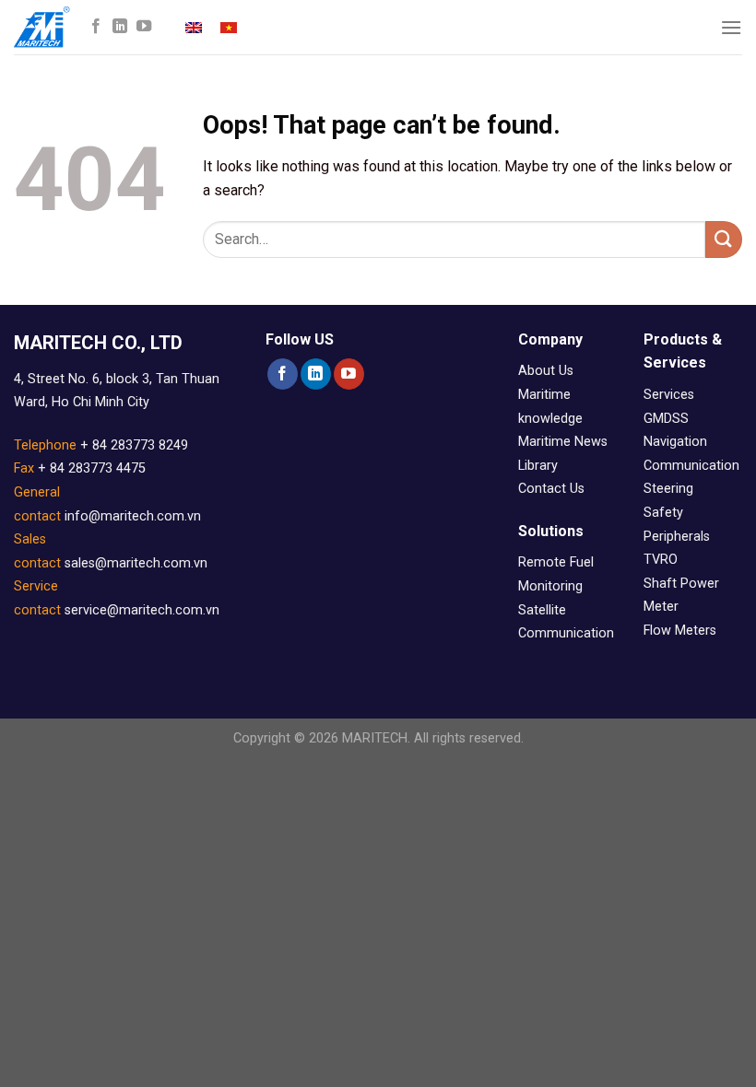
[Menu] (731, 27)
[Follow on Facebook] (96, 26)
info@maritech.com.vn (133, 516)
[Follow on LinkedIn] (119, 26)
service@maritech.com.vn (142, 610)
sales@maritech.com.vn (136, 563)
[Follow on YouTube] (143, 26)
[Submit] (723, 239)
